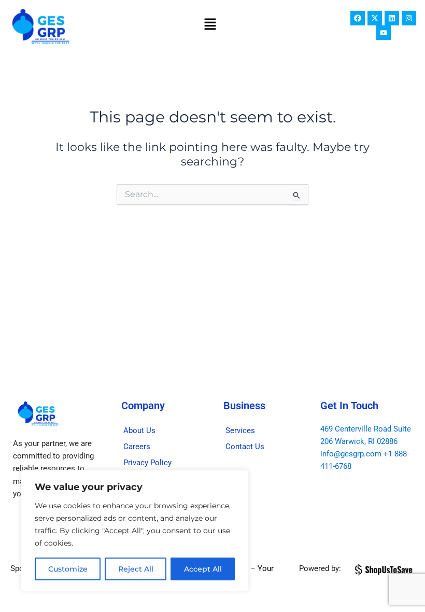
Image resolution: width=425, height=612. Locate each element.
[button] (210, 25)
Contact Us (244, 446)
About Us (139, 430)
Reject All (135, 569)
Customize (68, 569)
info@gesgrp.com (350, 453)
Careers (136, 446)
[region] (135, 530)
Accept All (203, 569)
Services (240, 430)
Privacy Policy (147, 462)
